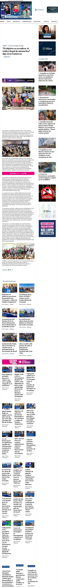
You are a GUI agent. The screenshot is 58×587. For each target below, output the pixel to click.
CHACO (9, 21)
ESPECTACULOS (7, 407)
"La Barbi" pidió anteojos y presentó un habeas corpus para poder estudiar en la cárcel (20, 577)
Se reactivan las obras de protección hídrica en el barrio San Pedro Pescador (26, 322)
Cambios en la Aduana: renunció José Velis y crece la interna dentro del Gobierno (17, 476)
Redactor (7, 57)
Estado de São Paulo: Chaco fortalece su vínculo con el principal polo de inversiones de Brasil (9, 347)
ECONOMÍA (29, 465)
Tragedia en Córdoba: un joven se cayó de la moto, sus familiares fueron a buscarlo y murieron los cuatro (47, 77)
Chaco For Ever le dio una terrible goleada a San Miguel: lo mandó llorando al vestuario (31, 417)
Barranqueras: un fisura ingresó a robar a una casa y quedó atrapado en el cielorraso (7, 380)
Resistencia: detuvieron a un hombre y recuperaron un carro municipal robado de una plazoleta (47, 101)
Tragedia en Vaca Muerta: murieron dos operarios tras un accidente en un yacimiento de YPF (33, 577)
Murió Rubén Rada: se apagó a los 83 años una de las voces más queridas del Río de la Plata (7, 416)
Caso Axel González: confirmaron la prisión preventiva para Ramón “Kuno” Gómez (29, 505)
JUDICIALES (29, 494)
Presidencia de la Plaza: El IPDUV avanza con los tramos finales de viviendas (25, 298)
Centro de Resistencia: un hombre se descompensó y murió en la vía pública (47, 177)
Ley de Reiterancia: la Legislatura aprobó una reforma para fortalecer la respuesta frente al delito (7, 446)
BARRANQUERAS (26, 21)
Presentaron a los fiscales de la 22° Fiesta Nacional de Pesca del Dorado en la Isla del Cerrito (9, 323)
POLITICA (46, 21)
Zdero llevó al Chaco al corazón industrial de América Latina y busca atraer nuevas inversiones (19, 446)
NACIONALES (17, 465)
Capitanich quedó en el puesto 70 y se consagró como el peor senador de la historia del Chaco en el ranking (31, 382)
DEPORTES (29, 406)
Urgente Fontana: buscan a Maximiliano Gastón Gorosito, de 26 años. (31, 445)
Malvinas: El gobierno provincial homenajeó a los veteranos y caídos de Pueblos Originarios (9, 298)
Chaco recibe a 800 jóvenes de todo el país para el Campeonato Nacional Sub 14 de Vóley (25, 348)
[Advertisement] (18, 33)
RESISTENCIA (16, 21)
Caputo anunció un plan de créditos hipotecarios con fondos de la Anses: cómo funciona (29, 477)
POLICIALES (37, 21)
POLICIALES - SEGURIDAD (30, 434)
